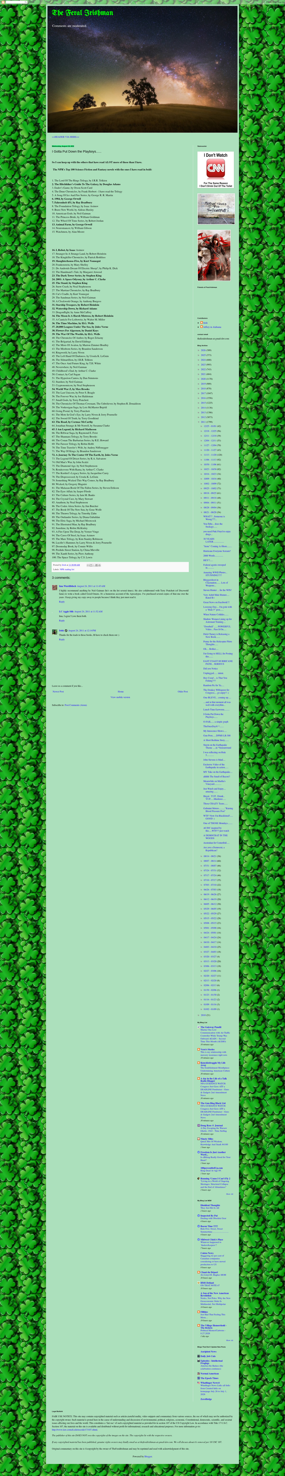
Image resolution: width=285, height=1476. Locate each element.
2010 (203, 1015)
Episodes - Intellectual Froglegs (212, 1362)
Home (121, 691)
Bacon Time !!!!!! (209, 1226)
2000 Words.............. (213, 555)
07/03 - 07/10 (210, 884)
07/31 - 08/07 (210, 865)
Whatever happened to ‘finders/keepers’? (211, 1243)
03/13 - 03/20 (210, 961)
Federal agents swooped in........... (214, 566)
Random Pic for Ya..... (213, 685)
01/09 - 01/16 (210, 1004)
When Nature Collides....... (215, 614)
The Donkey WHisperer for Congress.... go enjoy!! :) (216, 691)
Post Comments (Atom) (76, 705)
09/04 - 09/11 (210, 502)
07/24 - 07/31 (210, 870)
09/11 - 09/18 (210, 497)
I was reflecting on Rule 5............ (214, 754)
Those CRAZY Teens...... (215, 803)
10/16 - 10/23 (210, 473)
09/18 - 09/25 (210, 493)
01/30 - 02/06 (210, 989)
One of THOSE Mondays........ (217, 823)
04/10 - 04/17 (210, 942)
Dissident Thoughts (210, 1205)
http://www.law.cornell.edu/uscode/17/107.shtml (74, 1429)
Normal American (210, 1373)
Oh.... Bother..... (210, 648)
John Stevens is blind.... (214, 759)
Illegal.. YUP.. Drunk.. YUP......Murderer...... (214, 797)
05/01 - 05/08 (210, 927)
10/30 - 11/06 (210, 464)
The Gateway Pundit (211, 1027)
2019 (203, 383)
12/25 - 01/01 (210, 426)
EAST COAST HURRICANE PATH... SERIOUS (218, 662)
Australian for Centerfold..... (216, 842)
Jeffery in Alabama (212, 326)
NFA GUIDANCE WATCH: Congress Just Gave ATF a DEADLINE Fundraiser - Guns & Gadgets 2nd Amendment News (215, 1089)
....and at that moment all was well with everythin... (217, 703)
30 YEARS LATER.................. (213, 540)
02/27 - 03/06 (210, 970)
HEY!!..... (208, 560)
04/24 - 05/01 (210, 932)
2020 (203, 378)
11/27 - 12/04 (210, 445)
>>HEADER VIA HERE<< (65, 136)
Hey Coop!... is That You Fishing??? (215, 679)
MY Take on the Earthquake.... (217, 771)
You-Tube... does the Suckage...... (213, 525)
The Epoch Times (209, 1378)
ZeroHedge (206, 1399)
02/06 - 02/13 (210, 985)
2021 (203, 374)
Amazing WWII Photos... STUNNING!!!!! (215, 574)
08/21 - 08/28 (210, 512)
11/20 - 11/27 (210, 449)
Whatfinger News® (210, 1382)
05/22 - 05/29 (210, 913)
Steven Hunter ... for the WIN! (217, 590)
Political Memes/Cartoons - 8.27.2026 (213, 1332)
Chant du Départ (209, 1272)
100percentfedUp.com (212, 1168)
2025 (203, 355)
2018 (203, 388)
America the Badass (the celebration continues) (212, 1367)
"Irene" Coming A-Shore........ (217, 546)
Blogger (148, 1456)
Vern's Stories (207, 1049)
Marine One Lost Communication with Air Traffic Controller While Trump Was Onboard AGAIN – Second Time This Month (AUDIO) (215, 1035)
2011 (203, 421)
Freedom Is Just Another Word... (213, 1153)
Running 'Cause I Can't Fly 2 (215, 1178)
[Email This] (88, 565)
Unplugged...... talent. (213, 673)
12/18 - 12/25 (210, 430)
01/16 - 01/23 (210, 999)
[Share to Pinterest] (99, 565)
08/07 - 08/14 (210, 860)
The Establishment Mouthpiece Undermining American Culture (215, 1069)
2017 (203, 393)
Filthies (204, 1311)
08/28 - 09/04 (210, 507)
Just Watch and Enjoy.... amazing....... (214, 790)
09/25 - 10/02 (210, 488)
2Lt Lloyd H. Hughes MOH (213, 1274)
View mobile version (120, 697)
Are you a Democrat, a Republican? (214, 849)
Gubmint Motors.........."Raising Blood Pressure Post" (218, 810)
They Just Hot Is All (210, 1207)
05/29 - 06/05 (210, 908)
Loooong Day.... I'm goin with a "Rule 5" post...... (217, 608)
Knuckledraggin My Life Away (213, 1064)
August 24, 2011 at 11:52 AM (88, 611)
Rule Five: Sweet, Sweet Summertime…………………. (214, 1230)
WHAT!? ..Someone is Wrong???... (214, 518)
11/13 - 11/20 (210, 454)
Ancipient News (208, 1351)
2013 (203, 412)
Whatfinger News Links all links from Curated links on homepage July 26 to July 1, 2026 (215, 1389)
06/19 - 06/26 (210, 894)
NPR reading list (67, 569)
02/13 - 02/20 (210, 980)
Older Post (183, 691)
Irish (61, 630)
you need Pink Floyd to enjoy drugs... (217, 533)
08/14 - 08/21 (210, 856)
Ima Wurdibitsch (67, 586)
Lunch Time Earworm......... (216, 709)
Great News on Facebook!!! (216, 602)
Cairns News (207, 1253)
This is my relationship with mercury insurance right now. (214, 1053)
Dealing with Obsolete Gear (213, 1218)
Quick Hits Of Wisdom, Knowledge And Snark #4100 (214, 1143)
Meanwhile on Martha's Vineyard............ (214, 782)
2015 (203, 402)
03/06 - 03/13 (210, 966)
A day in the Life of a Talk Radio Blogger (214, 1079)
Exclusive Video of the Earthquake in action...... (215, 766)
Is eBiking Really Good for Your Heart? (216, 1159)
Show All (229, 1194)
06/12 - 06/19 (210, 899)
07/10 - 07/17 (210, 880)
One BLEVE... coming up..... (217, 697)
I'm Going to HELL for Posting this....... (218, 655)
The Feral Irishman (82, 13)
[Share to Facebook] (96, 565)
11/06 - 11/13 (210, 459)
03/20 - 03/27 (210, 956)
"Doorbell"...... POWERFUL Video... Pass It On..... (217, 628)
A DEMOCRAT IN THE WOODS (215, 837)
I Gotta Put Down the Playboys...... (213, 715)
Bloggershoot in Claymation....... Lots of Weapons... (215, 582)
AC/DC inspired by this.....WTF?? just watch (216, 829)
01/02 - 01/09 (210, 1009)
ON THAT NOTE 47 (210, 1285)
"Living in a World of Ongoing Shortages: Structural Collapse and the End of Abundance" (215, 1183)
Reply (62, 601)
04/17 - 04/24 (210, 937)
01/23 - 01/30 (210, 994)
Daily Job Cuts (208, 1356)
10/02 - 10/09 (210, 483)
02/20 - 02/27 (210, 975)
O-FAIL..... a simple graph (215, 721)
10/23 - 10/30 (210, 469)
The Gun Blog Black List (213, 1103)
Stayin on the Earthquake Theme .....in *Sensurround (217, 746)
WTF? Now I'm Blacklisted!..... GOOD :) (218, 817)
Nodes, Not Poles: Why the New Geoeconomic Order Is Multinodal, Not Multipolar (216, 1301)
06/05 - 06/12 (210, 903)
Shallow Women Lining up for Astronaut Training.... (217, 620)
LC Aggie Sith (66, 611)
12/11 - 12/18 (210, 435)
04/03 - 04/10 (210, 946)
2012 (203, 417)
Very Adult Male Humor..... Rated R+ (216, 596)
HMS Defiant (207, 1282)
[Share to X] (93, 565)
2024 (203, 359)
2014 (203, 407)
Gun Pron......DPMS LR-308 (217, 735)
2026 (203, 350)
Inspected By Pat (209, 1215)
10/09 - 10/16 (210, 478)
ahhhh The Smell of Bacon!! (216, 776)
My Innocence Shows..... (215, 730)
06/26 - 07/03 (210, 889)
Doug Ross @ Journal (212, 1125)
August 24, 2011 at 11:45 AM (91, 586)
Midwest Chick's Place (212, 1239)
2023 (203, 364)
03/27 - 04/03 (210, 951)
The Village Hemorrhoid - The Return (214, 1326)
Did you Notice (210, 668)
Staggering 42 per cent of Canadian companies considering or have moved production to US (213, 1260)
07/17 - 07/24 (210, 875)
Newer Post (58, 691)
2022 (203, 369)
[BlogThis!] (91, 565)
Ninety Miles (207, 1138)
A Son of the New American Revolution (215, 1294)
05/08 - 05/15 (210, 922)
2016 (203, 397)
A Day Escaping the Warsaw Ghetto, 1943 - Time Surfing (214, 1129)
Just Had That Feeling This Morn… (213, 1316)
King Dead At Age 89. (211, 1170)
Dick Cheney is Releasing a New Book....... (216, 635)
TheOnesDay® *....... (213, 726)
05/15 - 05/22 (210, 918)
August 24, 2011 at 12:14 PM (82, 630)
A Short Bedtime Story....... (216, 740)
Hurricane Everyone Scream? (217, 550)
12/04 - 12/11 (210, 440)
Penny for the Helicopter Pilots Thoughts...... (217, 643)
